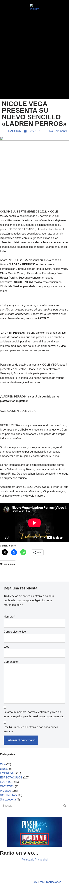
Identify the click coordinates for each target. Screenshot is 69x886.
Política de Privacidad (34, 859)
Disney (4, 768)
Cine (3, 764)
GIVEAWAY (7, 786)
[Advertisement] (34, 60)
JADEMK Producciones (47, 882)
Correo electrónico (16, 631)
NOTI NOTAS (8, 795)
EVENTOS (6, 781)
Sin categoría (8, 799)
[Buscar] (65, 805)
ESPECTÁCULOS (11, 777)
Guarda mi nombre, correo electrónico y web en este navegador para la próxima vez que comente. (34, 714)
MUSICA (5, 790)
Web (6, 646)
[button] (34, 18)
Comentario (12, 661)
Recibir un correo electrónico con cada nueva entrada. (31, 729)
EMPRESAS (7, 773)
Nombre (9, 616)
